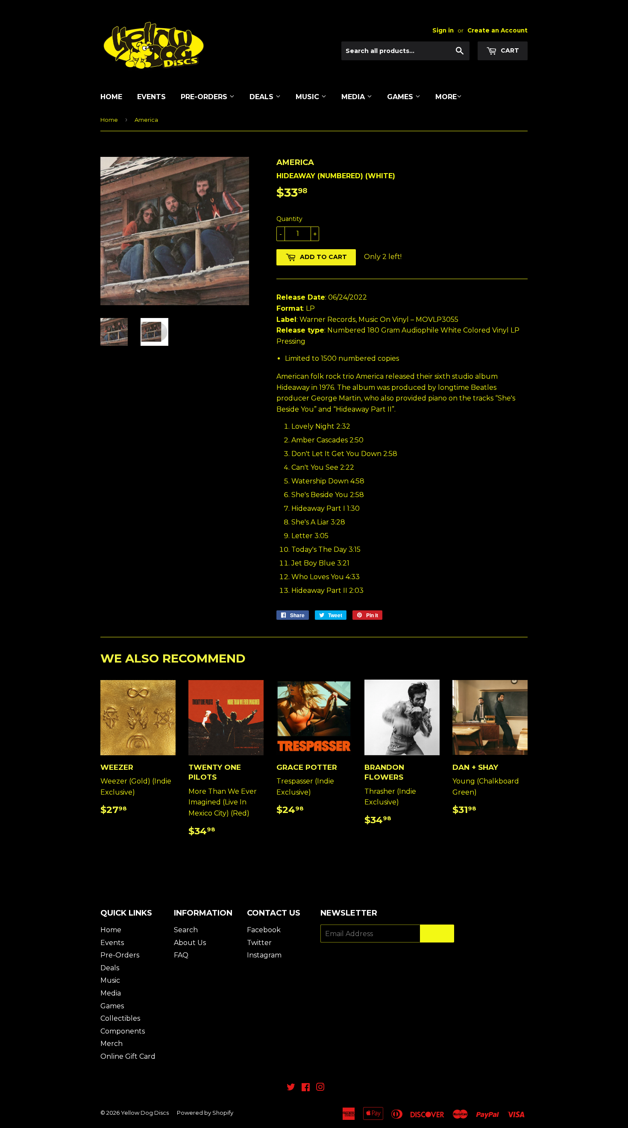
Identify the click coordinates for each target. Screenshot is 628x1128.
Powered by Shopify (205, 1112)
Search (186, 930)
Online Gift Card (128, 1056)
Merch (111, 1044)
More (446, 97)
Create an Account (497, 30)
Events (151, 97)
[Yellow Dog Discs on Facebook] (305, 1088)
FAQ (181, 955)
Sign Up (437, 934)
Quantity (289, 219)
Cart (509, 50)
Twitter (259, 943)
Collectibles (120, 1018)
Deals (262, 97)
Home (111, 97)
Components (122, 1031)
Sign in (443, 30)
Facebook (264, 930)
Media (354, 97)
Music (308, 97)
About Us (190, 943)
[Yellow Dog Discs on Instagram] (320, 1088)
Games (401, 97)
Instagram (264, 955)
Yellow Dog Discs (145, 1112)
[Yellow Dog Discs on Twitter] (291, 1088)
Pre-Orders (205, 97)
